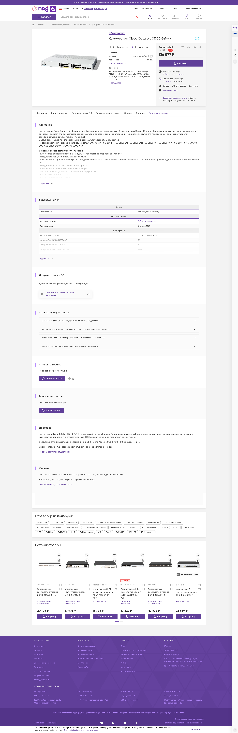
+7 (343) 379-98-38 (41, 696)
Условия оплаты (84, 650)
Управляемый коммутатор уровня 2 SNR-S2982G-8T (75, 592)
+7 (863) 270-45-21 (84, 696)
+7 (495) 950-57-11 (77, 9)
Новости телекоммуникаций (134, 650)
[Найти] (137, 16)
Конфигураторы (128, 671)
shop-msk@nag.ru (100, 9)
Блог (135, 9)
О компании (39, 646)
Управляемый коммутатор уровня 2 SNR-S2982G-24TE (47, 592)
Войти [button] (187, 18)
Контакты (38, 659)
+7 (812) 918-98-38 (171, 696)
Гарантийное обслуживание (90, 659)
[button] (119, 2)
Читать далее (115, 83)
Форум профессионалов (132, 654)
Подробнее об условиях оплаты (55, 484)
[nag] (136, 722)
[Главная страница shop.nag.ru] (44, 8)
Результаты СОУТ (42, 675)
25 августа (167, 81)
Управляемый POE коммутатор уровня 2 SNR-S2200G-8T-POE (103, 593)
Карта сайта (83, 667)
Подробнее (44, 183)
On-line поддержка (86, 646)
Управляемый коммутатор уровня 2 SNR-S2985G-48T (158, 592)
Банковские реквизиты (44, 663)
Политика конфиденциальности (189, 719)
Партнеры (39, 667)
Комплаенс (82, 663)
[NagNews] (124, 722)
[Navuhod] (113, 722)
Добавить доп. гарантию (174, 74)
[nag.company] (101, 722)
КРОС (123, 663)
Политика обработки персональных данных (184, 723)
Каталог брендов (42, 671)
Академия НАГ (127, 659)
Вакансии (38, 654)
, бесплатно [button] (173, 81)
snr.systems (126, 667)
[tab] (42, 113)
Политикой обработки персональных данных (81, 730)
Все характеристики (118, 63)
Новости (38, 650)
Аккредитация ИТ (42, 680)
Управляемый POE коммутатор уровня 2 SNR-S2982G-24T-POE (130, 593)
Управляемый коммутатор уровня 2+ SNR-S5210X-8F (186, 592)
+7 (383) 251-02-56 (128, 696)
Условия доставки (85, 654)
